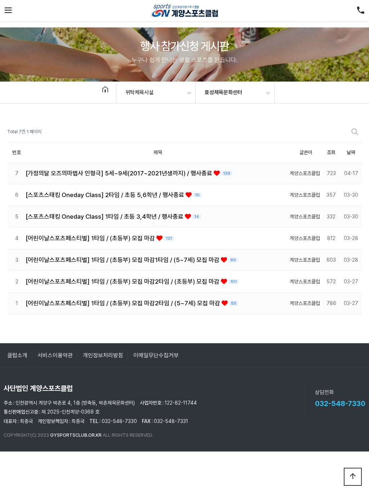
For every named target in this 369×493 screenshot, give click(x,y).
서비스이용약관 (55, 355)
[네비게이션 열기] (8, 11)
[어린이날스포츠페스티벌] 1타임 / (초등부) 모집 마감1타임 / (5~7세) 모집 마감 (123, 259)
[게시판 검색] (355, 132)
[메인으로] (184, 11)
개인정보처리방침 (103, 355)
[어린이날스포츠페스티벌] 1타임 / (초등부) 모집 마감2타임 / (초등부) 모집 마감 (123, 281)
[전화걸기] (360, 11)
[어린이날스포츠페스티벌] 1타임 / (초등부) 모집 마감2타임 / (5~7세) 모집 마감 (124, 303)
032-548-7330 (340, 403)
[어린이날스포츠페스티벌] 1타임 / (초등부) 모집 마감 (91, 238)
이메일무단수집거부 (156, 355)
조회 (331, 152)
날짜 (351, 152)
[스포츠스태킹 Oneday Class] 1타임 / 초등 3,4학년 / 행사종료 (105, 216)
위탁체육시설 (139, 92)
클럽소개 (17, 355)
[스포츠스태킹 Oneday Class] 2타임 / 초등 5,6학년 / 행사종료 (106, 194)
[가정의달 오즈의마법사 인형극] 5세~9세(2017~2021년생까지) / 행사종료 (120, 173)
